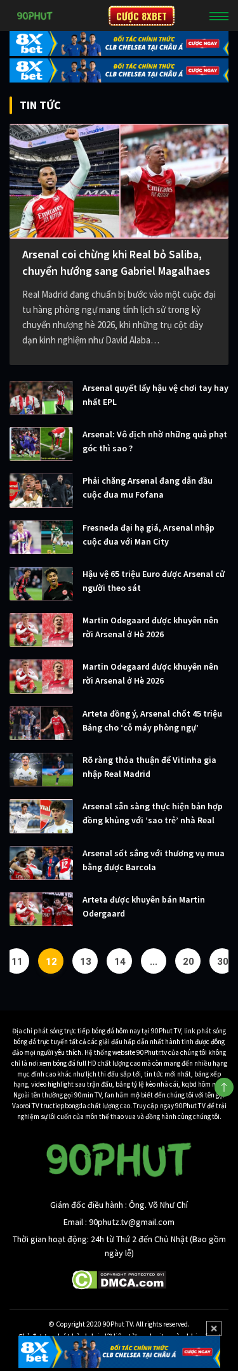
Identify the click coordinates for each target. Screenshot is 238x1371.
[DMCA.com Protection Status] (119, 1279)
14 (120, 961)
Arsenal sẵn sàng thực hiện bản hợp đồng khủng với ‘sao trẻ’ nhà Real (153, 813)
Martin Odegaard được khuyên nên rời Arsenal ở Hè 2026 (150, 627)
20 (188, 961)
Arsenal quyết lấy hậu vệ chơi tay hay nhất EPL (155, 394)
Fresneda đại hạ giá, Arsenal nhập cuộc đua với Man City (149, 534)
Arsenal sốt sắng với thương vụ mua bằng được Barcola (154, 860)
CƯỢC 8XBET (141, 16)
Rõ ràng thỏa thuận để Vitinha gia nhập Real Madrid (149, 766)
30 (222, 961)
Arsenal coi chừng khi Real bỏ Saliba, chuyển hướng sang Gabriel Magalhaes (116, 262)
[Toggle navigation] (218, 15)
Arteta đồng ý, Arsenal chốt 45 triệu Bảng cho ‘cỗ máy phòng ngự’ (152, 720)
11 (17, 961)
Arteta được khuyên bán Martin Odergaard (144, 906)
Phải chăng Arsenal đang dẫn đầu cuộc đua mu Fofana (148, 487)
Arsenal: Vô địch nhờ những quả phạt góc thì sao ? (155, 441)
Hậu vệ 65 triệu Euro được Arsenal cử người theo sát (154, 580)
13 (85, 961)
